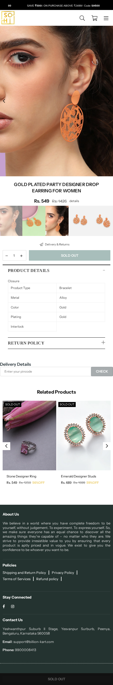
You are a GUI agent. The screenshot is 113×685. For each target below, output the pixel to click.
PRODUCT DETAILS (28, 270)
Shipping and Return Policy (24, 572)
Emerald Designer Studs (78, 476)
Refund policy (47, 579)
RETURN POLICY (26, 343)
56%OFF (38, 483)
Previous (4, 101)
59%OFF (92, 483)
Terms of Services (16, 579)
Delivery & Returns (56, 244)
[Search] (82, 18)
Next (109, 101)
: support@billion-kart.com (33, 642)
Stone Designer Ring (21, 476)
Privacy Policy (63, 572)
